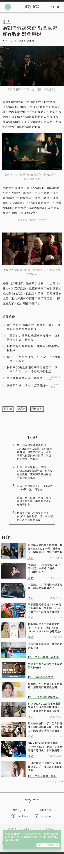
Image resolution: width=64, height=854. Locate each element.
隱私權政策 (45, 810)
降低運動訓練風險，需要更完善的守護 (45, 645)
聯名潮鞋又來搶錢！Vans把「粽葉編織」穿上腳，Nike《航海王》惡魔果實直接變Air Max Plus (44, 608)
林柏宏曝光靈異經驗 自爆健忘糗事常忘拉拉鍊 (33, 348)
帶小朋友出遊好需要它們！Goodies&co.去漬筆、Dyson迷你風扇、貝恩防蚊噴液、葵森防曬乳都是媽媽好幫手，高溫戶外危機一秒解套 (34, 452)
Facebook (22, 815)
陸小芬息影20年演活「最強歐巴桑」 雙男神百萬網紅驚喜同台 (33, 327)
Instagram (46, 815)
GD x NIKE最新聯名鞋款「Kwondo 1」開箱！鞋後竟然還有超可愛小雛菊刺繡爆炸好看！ (45, 746)
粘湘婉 (30, 41)
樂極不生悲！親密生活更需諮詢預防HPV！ (45, 665)
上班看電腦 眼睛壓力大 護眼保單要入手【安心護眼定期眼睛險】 (45, 766)
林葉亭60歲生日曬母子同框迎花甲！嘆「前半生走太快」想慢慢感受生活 (32, 369)
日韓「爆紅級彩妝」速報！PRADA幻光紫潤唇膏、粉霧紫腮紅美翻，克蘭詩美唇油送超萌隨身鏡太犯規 (35, 472)
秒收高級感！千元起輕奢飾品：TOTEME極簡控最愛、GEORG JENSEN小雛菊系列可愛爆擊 (45, 627)
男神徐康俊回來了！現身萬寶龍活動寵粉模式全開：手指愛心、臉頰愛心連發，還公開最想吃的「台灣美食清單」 (45, 727)
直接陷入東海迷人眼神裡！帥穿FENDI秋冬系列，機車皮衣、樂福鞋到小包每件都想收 (45, 548)
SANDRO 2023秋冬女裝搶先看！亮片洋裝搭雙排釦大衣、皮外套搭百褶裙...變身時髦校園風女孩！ (45, 707)
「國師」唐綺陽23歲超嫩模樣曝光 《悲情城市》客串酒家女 (33, 337)
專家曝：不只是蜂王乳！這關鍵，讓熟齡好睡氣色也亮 (45, 685)
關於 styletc (19, 810)
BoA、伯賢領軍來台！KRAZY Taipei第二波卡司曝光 (33, 359)
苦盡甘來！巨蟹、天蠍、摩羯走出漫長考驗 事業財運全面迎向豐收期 (34, 501)
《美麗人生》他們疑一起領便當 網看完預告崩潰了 (45, 586)
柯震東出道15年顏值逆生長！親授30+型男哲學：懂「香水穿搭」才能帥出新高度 (35, 516)
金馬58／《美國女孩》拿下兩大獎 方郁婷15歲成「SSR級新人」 (44, 568)
